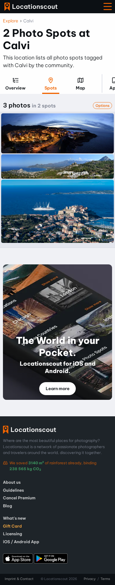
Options (102, 105)
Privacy (90, 579)
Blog (7, 505)
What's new (14, 518)
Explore (10, 21)
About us (12, 482)
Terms (105, 579)
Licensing (12, 533)
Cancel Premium (19, 498)
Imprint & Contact (19, 579)
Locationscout (31, 6)
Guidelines (13, 490)
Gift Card (12, 526)
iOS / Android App (21, 541)
